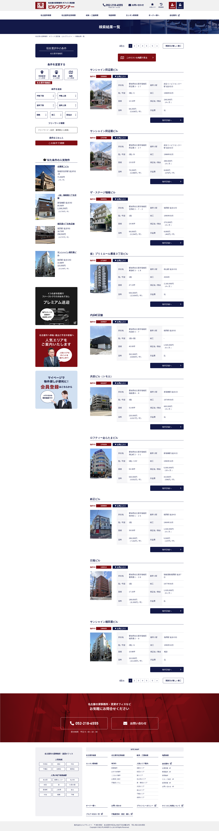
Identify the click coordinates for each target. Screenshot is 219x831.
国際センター (58, 780)
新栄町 (45, 790)
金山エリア (140, 790)
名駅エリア (140, 768)
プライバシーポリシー (145, 806)
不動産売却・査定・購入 (120, 814)
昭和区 (72, 769)
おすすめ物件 (116, 772)
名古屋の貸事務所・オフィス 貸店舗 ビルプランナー (53, 36)
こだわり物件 (116, 775)
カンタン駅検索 (132, 15)
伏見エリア (140, 772)
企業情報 (165, 768)
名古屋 (45, 780)
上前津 (59, 790)
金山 (72, 790)
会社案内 (165, 764)
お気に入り (121, 76)
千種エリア (140, 794)
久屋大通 (72, 785)
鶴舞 (58, 795)
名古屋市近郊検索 (68, 15)
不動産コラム (116, 783)
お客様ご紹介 (116, 779)
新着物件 (114, 768)
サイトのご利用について (171, 806)
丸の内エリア (141, 779)
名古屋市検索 (46, 15)
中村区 (45, 764)
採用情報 (165, 783)
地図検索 (112, 15)
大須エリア (140, 786)
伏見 (45, 785)
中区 (72, 764)
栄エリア (140, 775)
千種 (72, 795)
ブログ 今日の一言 (93, 814)
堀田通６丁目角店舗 (66, 224)
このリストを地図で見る (136, 58)
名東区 (59, 769)
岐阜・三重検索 (92, 15)
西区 (58, 764)
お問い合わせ (166, 786)
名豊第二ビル (63, 166)
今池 (45, 795)
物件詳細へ (167, 120)
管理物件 (165, 775)
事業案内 (165, 772)
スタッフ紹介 (166, 779)
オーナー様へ (154, 15)
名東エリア (140, 797)
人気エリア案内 (142, 763)
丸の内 (72, 780)
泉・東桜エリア (142, 783)
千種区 (45, 769)
